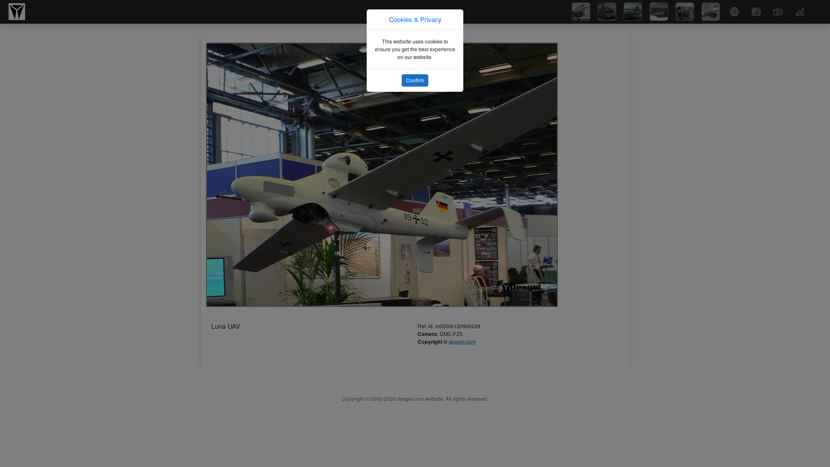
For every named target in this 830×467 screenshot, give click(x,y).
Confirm (415, 80)
